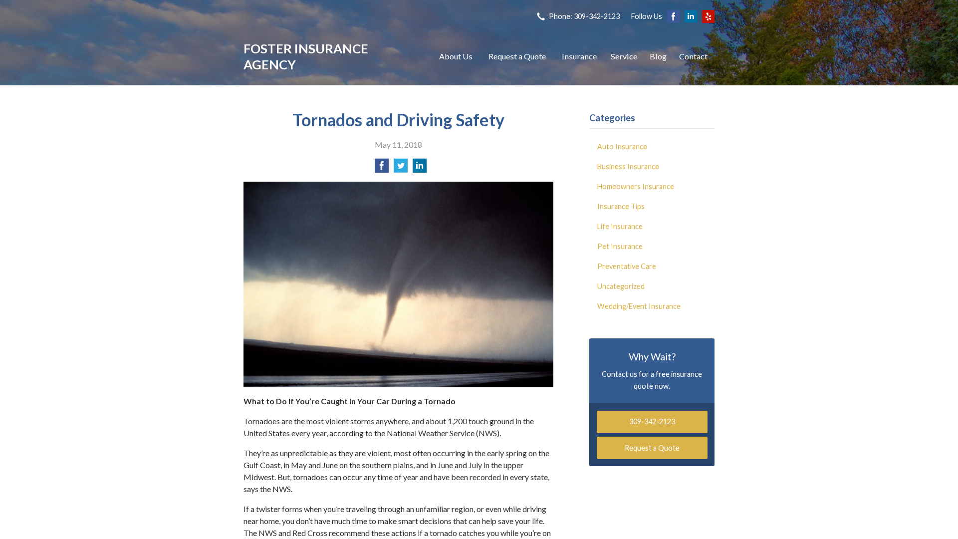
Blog (658, 56)
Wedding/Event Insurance (639, 306)
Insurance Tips (621, 206)
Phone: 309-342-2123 (584, 16)
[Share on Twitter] (401, 168)
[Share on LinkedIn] (420, 168)
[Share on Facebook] (382, 168)
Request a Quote (517, 56)
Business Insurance (628, 166)
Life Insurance (620, 226)
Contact (693, 56)
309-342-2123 (652, 421)
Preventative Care (626, 266)
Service (624, 56)
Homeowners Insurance (635, 186)
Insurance (579, 56)
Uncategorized (621, 286)
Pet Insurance (620, 246)
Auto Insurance (622, 146)
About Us (456, 56)
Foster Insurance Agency (305, 56)
